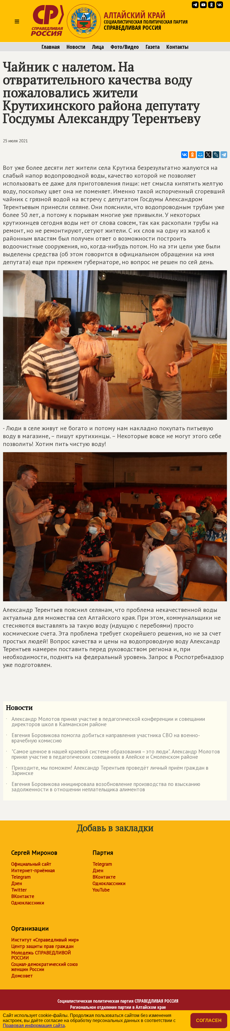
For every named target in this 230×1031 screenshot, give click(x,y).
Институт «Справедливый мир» (45, 939)
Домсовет (22, 975)
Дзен (16, 883)
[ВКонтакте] (184, 154)
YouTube (101, 889)
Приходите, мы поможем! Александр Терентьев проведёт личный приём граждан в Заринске (107, 770)
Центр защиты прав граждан (42, 946)
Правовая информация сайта (34, 1025)
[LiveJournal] (216, 154)
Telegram (21, 876)
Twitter (19, 889)
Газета (153, 47)
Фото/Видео (125, 47)
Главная (51, 47)
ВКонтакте (22, 896)
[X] (208, 154)
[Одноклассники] (192, 154)
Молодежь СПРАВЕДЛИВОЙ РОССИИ (41, 955)
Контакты (177, 47)
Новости (75, 47)
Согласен (209, 1020)
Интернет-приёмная (33, 870)
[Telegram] (223, 154)
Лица (98, 47)
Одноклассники (27, 902)
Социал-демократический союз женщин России (44, 967)
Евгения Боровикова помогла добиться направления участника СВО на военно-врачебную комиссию (103, 738)
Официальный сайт (31, 864)
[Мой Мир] (200, 154)
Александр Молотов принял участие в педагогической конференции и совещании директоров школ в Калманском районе (105, 722)
